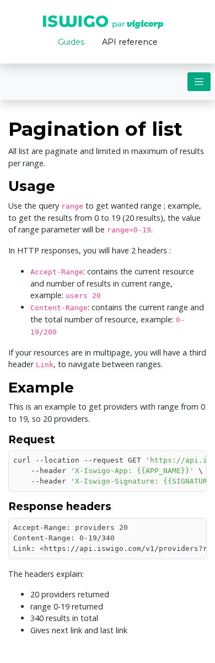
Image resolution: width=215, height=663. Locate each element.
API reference (130, 42)
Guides (71, 42)
